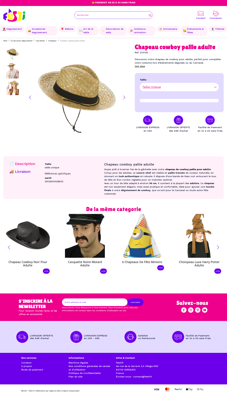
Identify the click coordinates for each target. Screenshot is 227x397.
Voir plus (140, 66)
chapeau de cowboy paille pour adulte (188, 169)
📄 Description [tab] (22, 164)
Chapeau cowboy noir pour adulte (27, 263)
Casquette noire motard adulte (85, 263)
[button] (30, 97)
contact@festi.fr (142, 376)
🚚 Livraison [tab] (20, 171)
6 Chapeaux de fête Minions (142, 262)
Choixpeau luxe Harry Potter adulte (199, 263)
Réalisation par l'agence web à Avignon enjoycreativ (57, 391)
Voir (46, 271)
